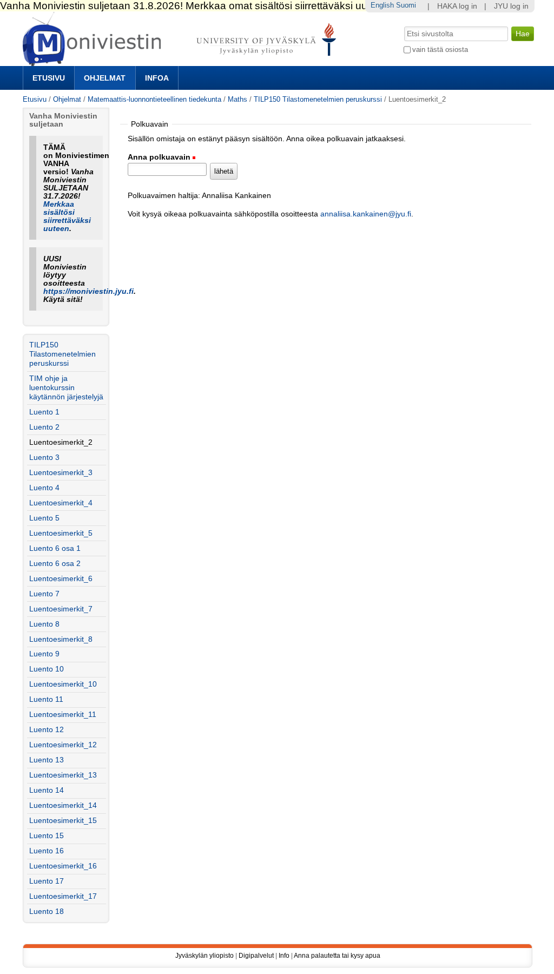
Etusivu (48, 78)
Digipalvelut (256, 955)
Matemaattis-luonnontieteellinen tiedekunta (154, 99)
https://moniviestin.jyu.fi (88, 291)
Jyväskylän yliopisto (204, 955)
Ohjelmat (105, 78)
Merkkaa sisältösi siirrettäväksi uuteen (67, 216)
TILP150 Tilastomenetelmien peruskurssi (318, 99)
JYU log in (511, 6)
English (382, 5)
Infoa (157, 78)
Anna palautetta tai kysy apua (337, 955)
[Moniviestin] (182, 61)
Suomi (406, 5)
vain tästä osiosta (440, 49)
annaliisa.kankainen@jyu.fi (365, 214)
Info (284, 955)
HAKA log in (457, 6)
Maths (237, 99)
